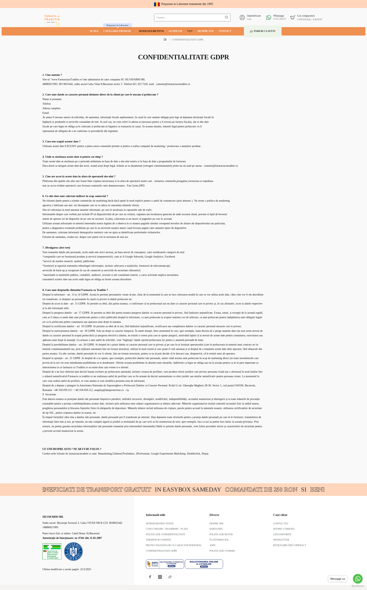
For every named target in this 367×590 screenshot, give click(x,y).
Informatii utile (155, 515)
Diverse (214, 515)
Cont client (280, 515)
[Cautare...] (226, 17)
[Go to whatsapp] (358, 579)
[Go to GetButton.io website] (358, 586)
